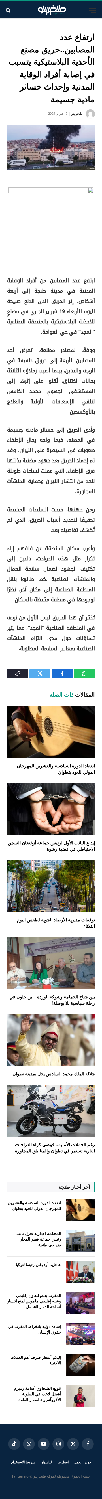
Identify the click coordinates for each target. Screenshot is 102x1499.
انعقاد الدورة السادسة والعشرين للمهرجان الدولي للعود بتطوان (56, 769)
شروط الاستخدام (23, 1462)
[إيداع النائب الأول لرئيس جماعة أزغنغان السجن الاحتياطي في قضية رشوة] (51, 809)
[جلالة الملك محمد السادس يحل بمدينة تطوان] (51, 1040)
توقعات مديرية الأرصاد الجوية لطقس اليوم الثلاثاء (56, 923)
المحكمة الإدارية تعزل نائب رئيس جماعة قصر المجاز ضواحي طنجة (38, 1239)
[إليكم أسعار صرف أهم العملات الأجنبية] (80, 1365)
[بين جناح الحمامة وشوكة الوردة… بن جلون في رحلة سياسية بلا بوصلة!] (51, 963)
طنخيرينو (77, 113)
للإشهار (46, 1462)
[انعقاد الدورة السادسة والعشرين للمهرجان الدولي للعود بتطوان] (51, 732)
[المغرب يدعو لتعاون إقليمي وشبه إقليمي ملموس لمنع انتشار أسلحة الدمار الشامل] (80, 1303)
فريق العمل (82, 1462)
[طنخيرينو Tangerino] (51, 10)
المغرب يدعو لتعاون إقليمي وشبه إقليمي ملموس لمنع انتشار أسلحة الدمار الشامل (34, 1301)
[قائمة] (92, 10)
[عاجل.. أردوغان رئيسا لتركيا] (80, 1272)
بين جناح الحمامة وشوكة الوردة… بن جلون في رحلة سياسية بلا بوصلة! (52, 1000)
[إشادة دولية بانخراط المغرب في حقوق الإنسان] (80, 1334)
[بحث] (9, 10)
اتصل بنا (63, 1462)
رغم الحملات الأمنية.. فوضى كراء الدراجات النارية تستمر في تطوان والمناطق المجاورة (55, 1147)
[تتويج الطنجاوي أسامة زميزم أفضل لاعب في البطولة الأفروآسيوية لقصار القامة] (80, 1396)
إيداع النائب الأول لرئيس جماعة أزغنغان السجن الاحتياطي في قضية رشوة (51, 846)
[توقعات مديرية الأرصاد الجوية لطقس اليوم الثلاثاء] (51, 886)
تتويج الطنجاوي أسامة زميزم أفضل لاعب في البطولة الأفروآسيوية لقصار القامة (37, 1393)
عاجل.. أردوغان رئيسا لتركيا (38, 1264)
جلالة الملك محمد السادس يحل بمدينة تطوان (53, 1074)
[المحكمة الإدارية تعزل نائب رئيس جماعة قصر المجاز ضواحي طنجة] (80, 1241)
